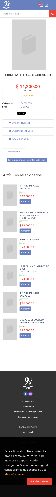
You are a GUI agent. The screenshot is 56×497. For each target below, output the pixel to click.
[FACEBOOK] (25, 393)
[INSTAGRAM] (30, 393)
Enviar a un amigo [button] (21, 138)
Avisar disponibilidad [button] (22, 130)
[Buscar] (52, 13)
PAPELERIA (26, 103)
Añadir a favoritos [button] (21, 122)
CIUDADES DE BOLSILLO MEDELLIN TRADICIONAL (32, 321)
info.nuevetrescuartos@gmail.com (28, 412)
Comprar (25, 201)
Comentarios (13, 151)
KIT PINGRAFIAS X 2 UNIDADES (29, 187)
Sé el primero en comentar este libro (26, 160)
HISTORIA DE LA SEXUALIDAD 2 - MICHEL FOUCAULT (35, 214)
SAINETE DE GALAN (29, 239)
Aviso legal (28, 432)
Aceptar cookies (39, 481)
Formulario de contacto (28, 417)
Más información (15, 474)
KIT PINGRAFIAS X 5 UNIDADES (29, 294)
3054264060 (28, 406)
